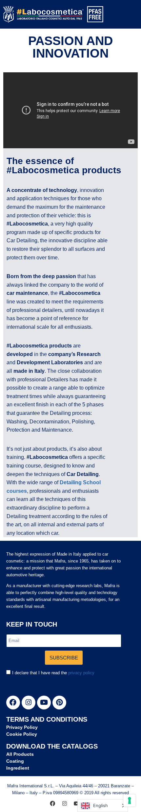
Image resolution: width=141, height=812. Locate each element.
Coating (15, 761)
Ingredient (17, 768)
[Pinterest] (59, 702)
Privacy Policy (22, 727)
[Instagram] (28, 702)
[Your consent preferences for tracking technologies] (129, 800)
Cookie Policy (21, 734)
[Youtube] (44, 702)
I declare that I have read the (53, 672)
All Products (20, 754)
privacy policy (81, 672)
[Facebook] (13, 702)
